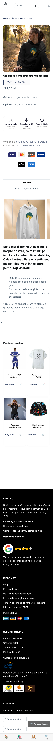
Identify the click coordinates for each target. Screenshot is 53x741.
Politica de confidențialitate (17, 593)
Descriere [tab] (26, 182)
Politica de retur (11, 652)
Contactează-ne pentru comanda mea (22, 530)
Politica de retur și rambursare (18, 598)
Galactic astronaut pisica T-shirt (38, 426)
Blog (5, 584)
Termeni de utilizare (13, 647)
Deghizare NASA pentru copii (14, 376)
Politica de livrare (12, 589)
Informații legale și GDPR (16, 607)
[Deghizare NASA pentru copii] (15, 358)
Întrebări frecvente (12, 638)
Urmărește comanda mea (16, 526)
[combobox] (23, 5)
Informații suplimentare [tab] (26, 189)
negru (36, 145)
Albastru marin (23, 145)
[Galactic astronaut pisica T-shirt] (38, 409)
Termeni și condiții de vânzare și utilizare (24, 602)
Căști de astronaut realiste (32, 142)
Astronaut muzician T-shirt (15, 426)
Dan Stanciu (23, 82)
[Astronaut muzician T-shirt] (15, 409)
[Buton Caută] (35, 5)
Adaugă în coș (41, 724)
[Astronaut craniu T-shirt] (38, 358)
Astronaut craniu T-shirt (38, 376)
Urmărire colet (10, 643)
